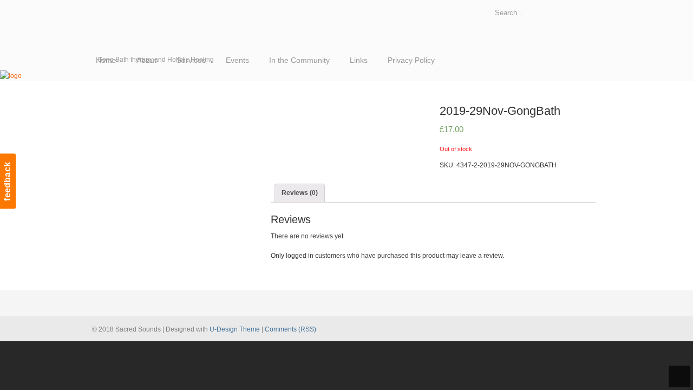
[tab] (299, 193)
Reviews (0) (300, 193)
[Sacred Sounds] (11, 76)
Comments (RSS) (290, 329)
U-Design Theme (235, 329)
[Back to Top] (679, 376)
